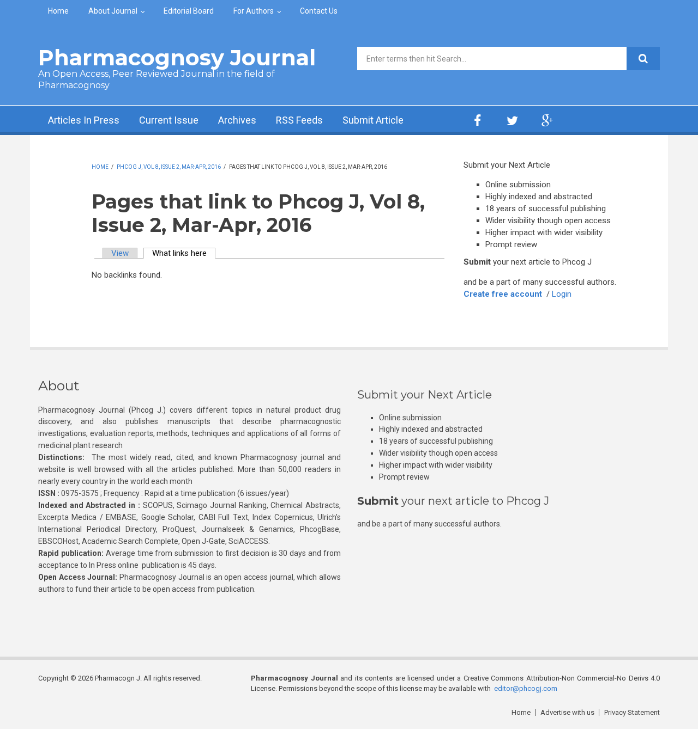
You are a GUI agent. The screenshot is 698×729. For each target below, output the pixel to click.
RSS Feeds (299, 120)
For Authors (253, 11)
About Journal (112, 11)
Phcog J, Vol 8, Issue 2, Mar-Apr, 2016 (169, 167)
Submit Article (373, 120)
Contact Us (319, 11)
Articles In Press (83, 120)
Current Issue (168, 120)
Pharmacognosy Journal (177, 57)
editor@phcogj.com (525, 688)
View (120, 253)
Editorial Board (189, 11)
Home (58, 11)
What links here (183, 253)
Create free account (503, 294)
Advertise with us (567, 712)
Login (561, 294)
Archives (237, 120)
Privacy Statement (632, 712)
